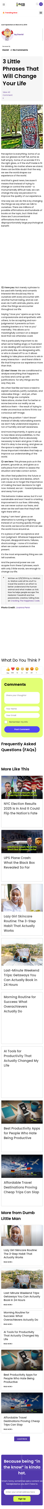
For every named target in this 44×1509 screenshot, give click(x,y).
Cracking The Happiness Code (25, 600)
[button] (41, 13)
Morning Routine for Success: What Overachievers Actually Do (21, 1316)
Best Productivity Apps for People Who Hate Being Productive (22, 1133)
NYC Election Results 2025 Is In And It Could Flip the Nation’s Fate (22, 808)
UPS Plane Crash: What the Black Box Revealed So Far (19, 863)
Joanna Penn (23, 607)
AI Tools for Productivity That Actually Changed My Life (21, 1335)
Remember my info (18, 722)
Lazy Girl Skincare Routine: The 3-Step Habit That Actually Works (20, 1253)
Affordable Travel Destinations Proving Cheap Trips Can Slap (21, 1187)
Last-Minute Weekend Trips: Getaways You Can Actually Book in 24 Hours (22, 1296)
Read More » (8, 1262)
